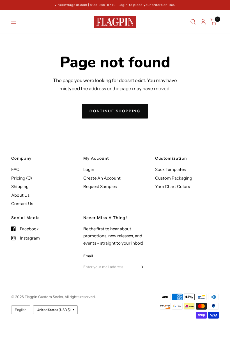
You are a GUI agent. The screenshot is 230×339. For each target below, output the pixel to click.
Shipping (20, 186)
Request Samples (100, 186)
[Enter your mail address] (141, 266)
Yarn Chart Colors (172, 186)
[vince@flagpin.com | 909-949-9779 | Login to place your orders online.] (115, 5)
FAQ (15, 169)
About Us (20, 195)
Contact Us (22, 203)
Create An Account (102, 178)
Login (88, 169)
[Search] (193, 22)
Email (88, 256)
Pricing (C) (21, 178)
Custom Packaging (173, 178)
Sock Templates (170, 169)
